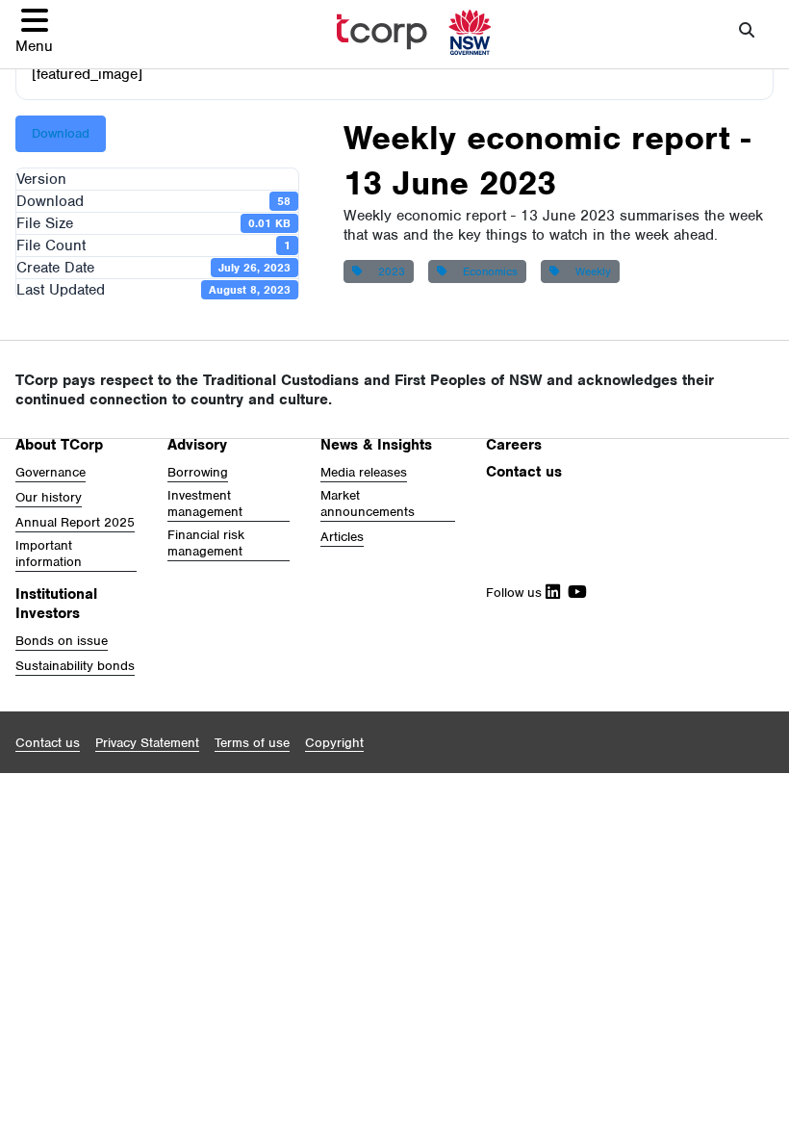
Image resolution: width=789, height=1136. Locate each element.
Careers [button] (514, 444)
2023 (387, 271)
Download (60, 133)
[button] (34, 30)
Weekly (589, 271)
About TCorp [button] (59, 444)
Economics (486, 271)
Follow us (516, 592)
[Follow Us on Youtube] (573, 592)
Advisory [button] (197, 444)
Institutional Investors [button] (56, 603)
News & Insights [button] (376, 444)
